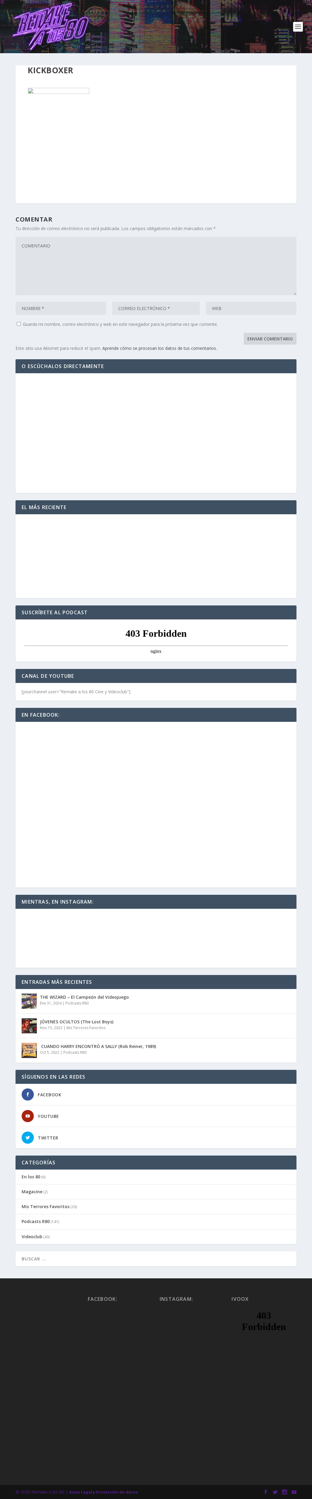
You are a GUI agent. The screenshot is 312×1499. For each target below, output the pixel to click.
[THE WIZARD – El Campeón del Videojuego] (29, 1001)
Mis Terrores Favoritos (85, 1027)
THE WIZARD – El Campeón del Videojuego (84, 997)
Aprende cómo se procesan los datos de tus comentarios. (159, 348)
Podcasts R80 (77, 1003)
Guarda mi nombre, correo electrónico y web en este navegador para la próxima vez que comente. (120, 324)
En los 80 (31, 1177)
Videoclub (32, 1236)
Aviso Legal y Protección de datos (103, 1492)
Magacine (32, 1191)
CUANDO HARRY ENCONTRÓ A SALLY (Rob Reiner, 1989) (98, 1046)
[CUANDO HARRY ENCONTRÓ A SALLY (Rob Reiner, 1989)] (29, 1050)
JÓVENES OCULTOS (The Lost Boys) (76, 1022)
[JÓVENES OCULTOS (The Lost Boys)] (29, 1025)
